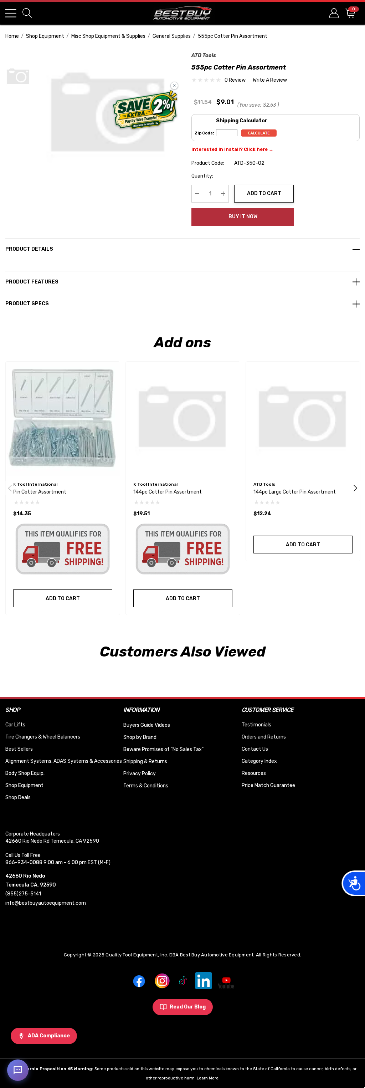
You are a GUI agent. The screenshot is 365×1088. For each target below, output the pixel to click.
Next (355, 488)
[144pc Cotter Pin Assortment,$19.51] (183, 419)
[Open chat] (18, 1070)
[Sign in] (333, 13)
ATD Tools (203, 55)
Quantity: (202, 176)
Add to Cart (264, 193)
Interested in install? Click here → (232, 149)
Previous (10, 488)
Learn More (208, 1078)
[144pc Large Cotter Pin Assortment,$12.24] (303, 419)
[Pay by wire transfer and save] (145, 110)
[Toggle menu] (10, 13)
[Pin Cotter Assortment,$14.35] (63, 419)
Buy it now (242, 217)
